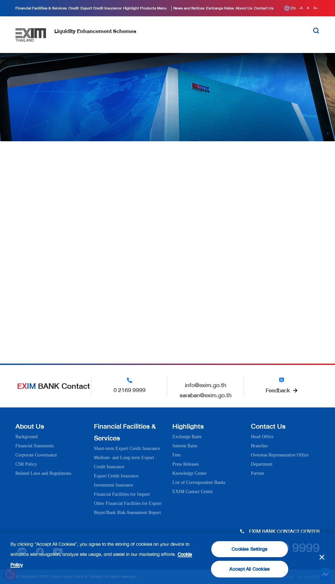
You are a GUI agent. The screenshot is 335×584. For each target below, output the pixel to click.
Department (262, 464)
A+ (315, 8)
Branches (259, 445)
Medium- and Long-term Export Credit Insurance (124, 462)
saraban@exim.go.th (206, 395)
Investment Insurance (113, 485)
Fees (176, 455)
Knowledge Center (189, 473)
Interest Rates (184, 445)
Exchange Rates (187, 436)
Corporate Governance (36, 455)
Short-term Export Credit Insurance (127, 448)
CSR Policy (26, 464)
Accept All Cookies (249, 569)
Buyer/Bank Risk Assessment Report (127, 512)
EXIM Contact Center (192, 491)
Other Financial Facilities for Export (128, 503)
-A (301, 8)
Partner (257, 473)
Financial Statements (34, 445)
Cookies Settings (249, 549)
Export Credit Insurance (116, 475)
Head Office (262, 436)
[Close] (322, 557)
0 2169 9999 (130, 390)
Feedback (278, 390)
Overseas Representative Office (280, 455)
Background (26, 436)
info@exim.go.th (205, 385)
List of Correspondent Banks (198, 482)
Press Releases (185, 464)
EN (293, 8)
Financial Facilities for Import (122, 494)
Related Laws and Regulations (43, 473)
